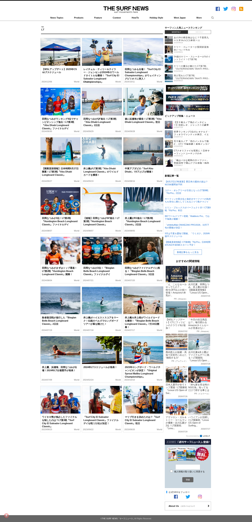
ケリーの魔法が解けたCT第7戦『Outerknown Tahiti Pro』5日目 (192, 69)
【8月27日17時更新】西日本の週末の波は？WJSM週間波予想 (186, 182)
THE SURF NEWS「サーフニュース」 (118, 518)
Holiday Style (156, 18)
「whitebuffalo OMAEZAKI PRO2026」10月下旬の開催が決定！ (187, 226)
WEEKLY (199, 32)
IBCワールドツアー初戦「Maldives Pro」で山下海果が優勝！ (187, 217)
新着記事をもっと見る (188, 252)
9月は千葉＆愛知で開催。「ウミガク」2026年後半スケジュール (187, 234)
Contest (117, 18)
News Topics (56, 18)
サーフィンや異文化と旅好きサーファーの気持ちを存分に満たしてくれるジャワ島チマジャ (188, 200)
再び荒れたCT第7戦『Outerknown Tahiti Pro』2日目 (192, 78)
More (199, 18)
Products (78, 18)
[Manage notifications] (6, 515)
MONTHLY (176, 32)
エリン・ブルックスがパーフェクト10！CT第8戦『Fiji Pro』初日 (188, 208)
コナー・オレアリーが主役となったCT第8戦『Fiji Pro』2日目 (186, 191)
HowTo (135, 18)
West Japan (180, 18)
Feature (98, 18)
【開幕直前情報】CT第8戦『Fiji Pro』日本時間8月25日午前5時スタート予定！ (187, 243)
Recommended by (193, 436)
